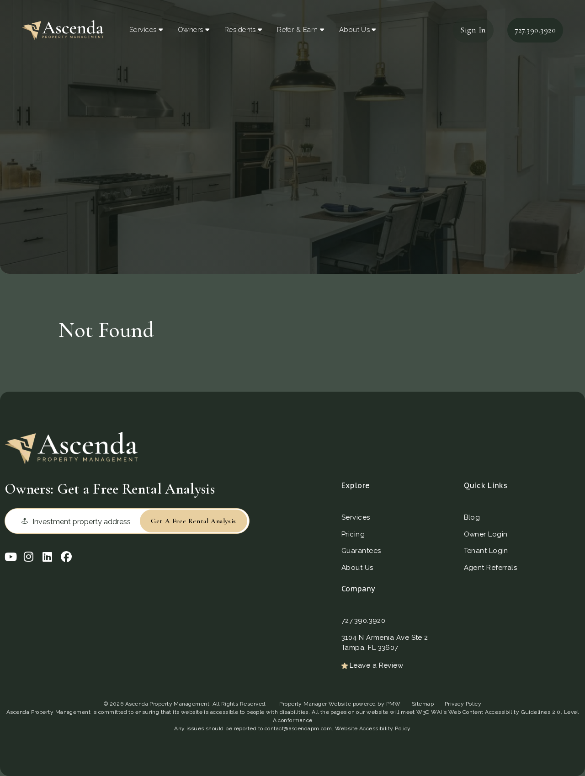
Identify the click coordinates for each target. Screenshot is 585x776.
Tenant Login (486, 551)
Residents (240, 30)
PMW (393, 704)
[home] (63, 29)
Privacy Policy (463, 704)
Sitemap (423, 704)
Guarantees (361, 551)
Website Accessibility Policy (373, 728)
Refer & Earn (297, 30)
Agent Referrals (490, 567)
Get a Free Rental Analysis (193, 521)
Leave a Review (376, 665)
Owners (190, 30)
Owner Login (486, 534)
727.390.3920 (535, 30)
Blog (472, 517)
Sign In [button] (473, 30)
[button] (10, 555)
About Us (354, 30)
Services (143, 30)
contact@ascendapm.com (298, 728)
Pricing (353, 534)
